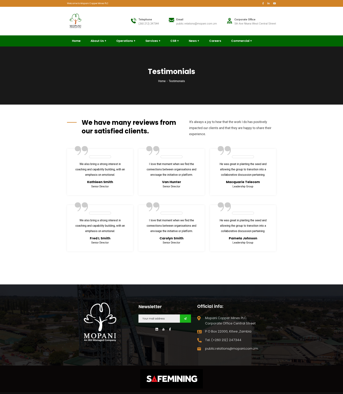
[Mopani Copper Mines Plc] (75, 21)
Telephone (145, 19)
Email (179, 19)
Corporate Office (244, 19)
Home (162, 81)
